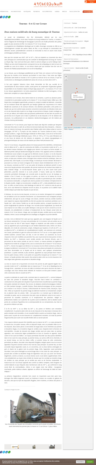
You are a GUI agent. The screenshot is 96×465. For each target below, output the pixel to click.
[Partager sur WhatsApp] (9, 17)
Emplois (64, 11)
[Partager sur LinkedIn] (6, 17)
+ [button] (66, 76)
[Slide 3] (52, 446)
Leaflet (65, 127)
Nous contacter (75, 11)
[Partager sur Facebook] (1, 17)
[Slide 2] (34, 446)
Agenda (57, 11)
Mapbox (71, 129)
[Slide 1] (15, 446)
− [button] (66, 79)
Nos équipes (27, 11)
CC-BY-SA (89, 127)
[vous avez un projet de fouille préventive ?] (88, 12)
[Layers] (89, 77)
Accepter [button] (90, 462)
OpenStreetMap (77, 127)
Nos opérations (47, 11)
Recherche (36, 11)
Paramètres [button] (80, 462)
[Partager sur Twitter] (4, 17)
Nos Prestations (16, 11)
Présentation (4, 11)
